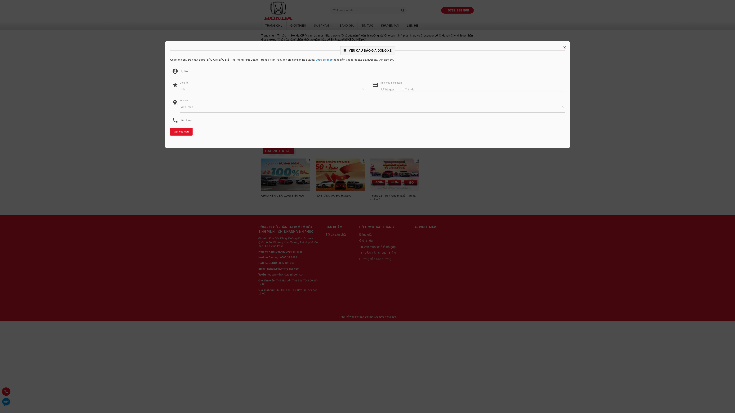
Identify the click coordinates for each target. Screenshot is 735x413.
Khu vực (184, 100)
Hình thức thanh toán (391, 82)
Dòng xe (184, 82)
